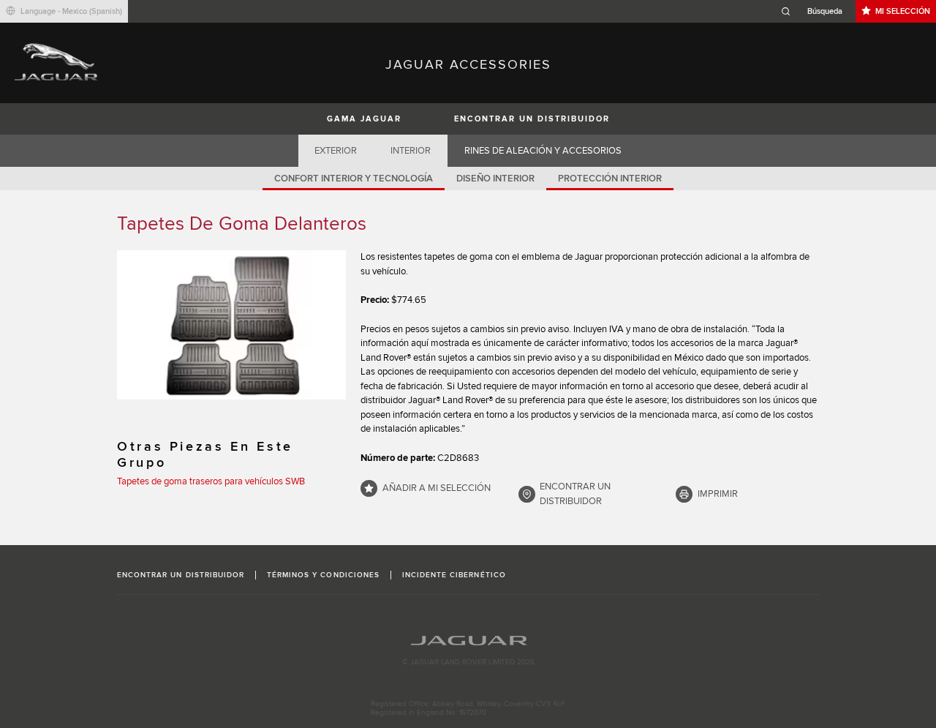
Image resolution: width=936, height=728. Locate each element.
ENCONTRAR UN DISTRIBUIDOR (532, 119)
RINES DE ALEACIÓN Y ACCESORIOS (543, 151)
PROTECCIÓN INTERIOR (610, 178)
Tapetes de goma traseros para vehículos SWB (211, 481)
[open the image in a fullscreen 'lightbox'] (231, 324)
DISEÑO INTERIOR (495, 178)
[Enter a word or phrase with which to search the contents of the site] (816, 11)
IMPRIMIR (718, 494)
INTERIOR (410, 151)
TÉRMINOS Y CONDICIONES (323, 575)
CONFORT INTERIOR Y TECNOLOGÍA (353, 178)
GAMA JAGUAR (364, 119)
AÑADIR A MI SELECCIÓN (436, 488)
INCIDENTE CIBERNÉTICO (454, 575)
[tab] (336, 151)
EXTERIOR (335, 151)
